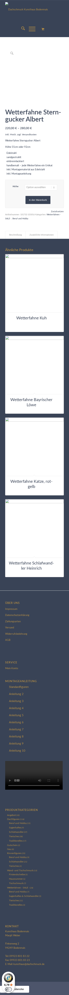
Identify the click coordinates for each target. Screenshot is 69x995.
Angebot (11, 815)
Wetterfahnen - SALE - (18, 888)
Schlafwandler (16, 832)
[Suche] (21, 29)
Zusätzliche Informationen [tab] (42, 235)
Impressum (11, 609)
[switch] (8, 989)
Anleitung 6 (16, 722)
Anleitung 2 (16, 694)
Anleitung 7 (16, 729)
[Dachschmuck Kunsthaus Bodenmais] (34, 11)
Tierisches (14, 836)
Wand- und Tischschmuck (20, 870)
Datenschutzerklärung (17, 615)
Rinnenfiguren (14, 853)
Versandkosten (29, 135)
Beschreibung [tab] (15, 235)
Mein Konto (11, 668)
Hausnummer (16, 879)
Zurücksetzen (57, 211)
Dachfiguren (13, 819)
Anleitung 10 (17, 750)
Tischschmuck (16, 883)
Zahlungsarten (13, 621)
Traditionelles (15, 841)
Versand (9, 627)
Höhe (16, 186)
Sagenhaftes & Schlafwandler (24, 896)
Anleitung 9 (16, 743)
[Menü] (30, 29)
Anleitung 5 (16, 715)
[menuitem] (21, 29)
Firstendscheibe (17, 874)
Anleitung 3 (16, 701)
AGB (7, 640)
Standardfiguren (19, 687)
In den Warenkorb (38, 200)
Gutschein (12, 845)
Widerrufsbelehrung (16, 634)
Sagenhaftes (15, 827)
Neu (9, 849)
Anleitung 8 (16, 736)
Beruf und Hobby (20, 219)
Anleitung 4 (16, 708)
